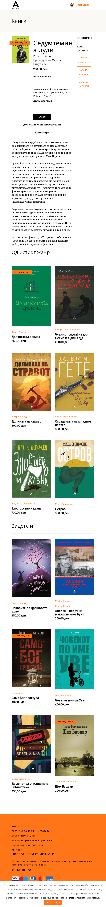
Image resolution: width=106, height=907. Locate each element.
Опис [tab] (42, 116)
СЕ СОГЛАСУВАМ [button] (53, 902)
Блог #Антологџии (23, 835)
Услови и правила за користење (32, 840)
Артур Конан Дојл (21, 416)
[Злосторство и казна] (31, 469)
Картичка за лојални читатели (31, 830)
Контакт (17, 849)
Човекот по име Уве (69, 700)
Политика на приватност (27, 845)
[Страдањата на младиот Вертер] (74, 382)
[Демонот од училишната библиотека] (31, 744)
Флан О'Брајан (19, 332)
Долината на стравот (27, 421)
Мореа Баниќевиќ (21, 779)
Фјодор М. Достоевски (23, 503)
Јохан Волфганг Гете (66, 416)
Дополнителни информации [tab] (42, 124)
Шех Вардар (64, 786)
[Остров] (74, 469)
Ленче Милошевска (65, 781)
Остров (60, 509)
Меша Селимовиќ (64, 504)
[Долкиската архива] (31, 296)
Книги (15, 826)
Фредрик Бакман (63, 695)
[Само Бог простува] (31, 658)
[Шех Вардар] (74, 745)
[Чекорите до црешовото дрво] (31, 568)
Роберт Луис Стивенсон (67, 329)
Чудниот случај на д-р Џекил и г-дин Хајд (71, 336)
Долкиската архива (26, 337)
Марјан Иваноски (64, 601)
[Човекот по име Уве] (74, 659)
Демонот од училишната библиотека (30, 785)
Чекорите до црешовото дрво (29, 609)
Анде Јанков (18, 693)
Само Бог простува (25, 698)
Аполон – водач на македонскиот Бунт (69, 612)
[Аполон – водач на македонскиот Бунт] (74, 567)
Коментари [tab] (42, 132)
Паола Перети (19, 603)
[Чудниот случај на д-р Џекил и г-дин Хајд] (74, 295)
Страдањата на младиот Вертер (73, 423)
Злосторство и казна (27, 508)
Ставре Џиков (62, 606)
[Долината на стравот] (31, 382)
